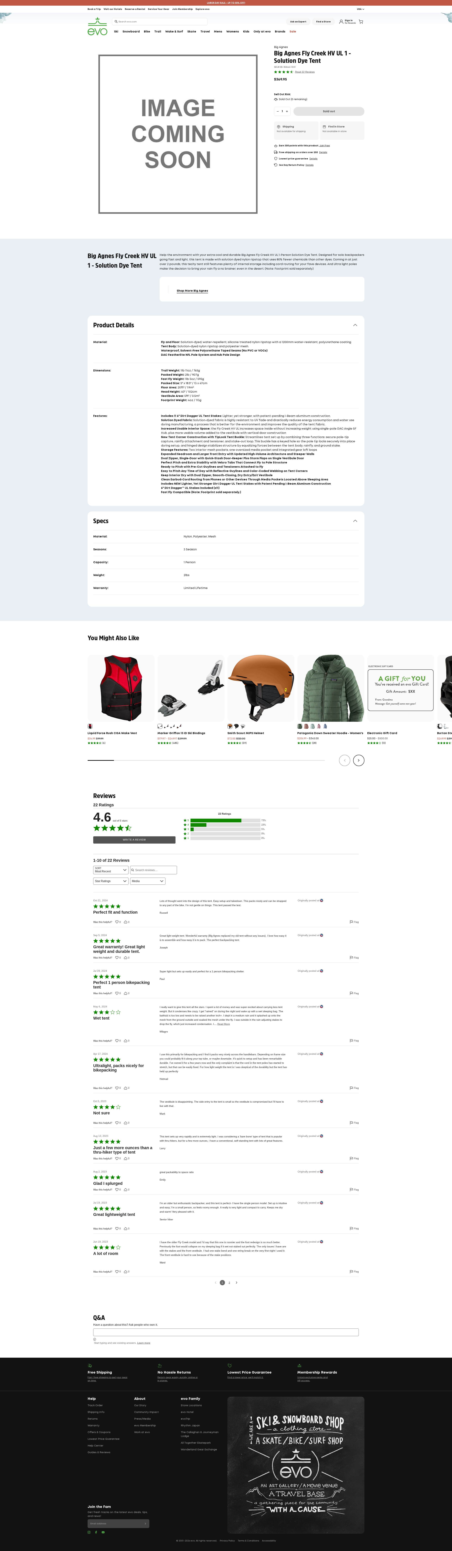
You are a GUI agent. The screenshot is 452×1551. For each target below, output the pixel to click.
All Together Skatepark (196, 1443)
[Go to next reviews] (236, 1282)
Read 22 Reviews (305, 71)
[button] (224, 820)
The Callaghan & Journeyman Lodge (200, 1434)
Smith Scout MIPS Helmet (245, 733)
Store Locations (191, 1405)
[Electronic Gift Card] (400, 688)
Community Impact (146, 1412)
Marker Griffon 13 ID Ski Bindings (181, 733)
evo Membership (145, 1426)
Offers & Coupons (99, 1432)
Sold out (329, 111)
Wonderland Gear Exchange (199, 1450)
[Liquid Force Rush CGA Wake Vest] (121, 688)
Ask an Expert (298, 22)
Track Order (95, 1405)
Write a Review (134, 839)
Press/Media (142, 1419)
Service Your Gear (158, 9)
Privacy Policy (227, 1541)
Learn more (143, 1342)
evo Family (190, 1398)
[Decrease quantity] (277, 111)
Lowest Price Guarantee (104, 1439)
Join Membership (182, 9)
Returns (93, 1419)
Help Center (95, 1446)
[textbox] (226, 1332)
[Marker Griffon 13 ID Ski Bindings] (191, 688)
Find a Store (323, 22)
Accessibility (269, 1541)
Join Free (324, 146)
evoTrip (185, 1419)
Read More (223, 1024)
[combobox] (160, 21)
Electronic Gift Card (382, 733)
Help (92, 1398)
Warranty (93, 1426)
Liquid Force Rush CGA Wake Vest (112, 733)
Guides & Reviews (99, 1452)
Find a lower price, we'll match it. (245, 1378)
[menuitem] (116, 31)
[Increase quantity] (287, 111)
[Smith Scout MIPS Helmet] (261, 688)
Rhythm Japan (190, 1426)
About (139, 1398)
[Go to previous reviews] (215, 1282)
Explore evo (203, 9)
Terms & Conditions (248, 1541)
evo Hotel (187, 1412)
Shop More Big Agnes (192, 291)
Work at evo (142, 1432)
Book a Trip (94, 9)
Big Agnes (281, 47)
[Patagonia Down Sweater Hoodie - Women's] (330, 688)
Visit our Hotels (113, 9)
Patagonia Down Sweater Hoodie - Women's (330, 733)
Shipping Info (96, 1412)
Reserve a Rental (135, 9)
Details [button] (323, 152)
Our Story (140, 1405)
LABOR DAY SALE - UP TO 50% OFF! (226, 3)
